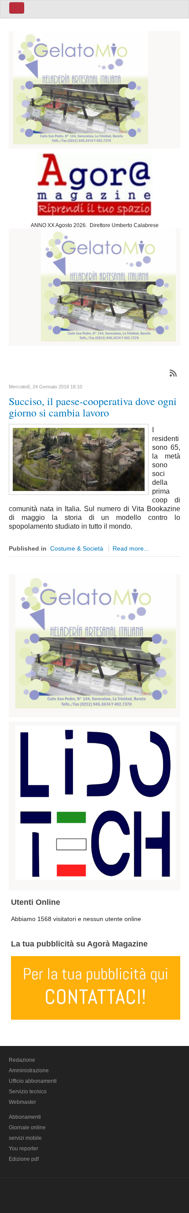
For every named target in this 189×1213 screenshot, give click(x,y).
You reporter (23, 1148)
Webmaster (22, 1102)
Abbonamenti (25, 1117)
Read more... (131, 548)
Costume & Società (76, 548)
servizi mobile (25, 1138)
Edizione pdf (24, 1159)
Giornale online (27, 1127)
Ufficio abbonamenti (33, 1081)
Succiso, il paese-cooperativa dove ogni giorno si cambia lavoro (93, 407)
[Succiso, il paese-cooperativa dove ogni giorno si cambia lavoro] (79, 458)
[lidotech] (95, 801)
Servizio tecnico (28, 1091)
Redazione (22, 1060)
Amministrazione (29, 1070)
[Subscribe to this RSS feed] (173, 373)
